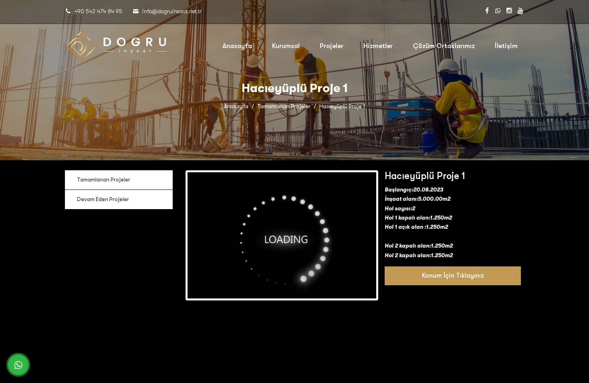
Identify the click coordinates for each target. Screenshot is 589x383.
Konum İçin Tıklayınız (453, 275)
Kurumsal (286, 46)
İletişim (506, 46)
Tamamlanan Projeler (284, 106)
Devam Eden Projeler (103, 199)
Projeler (331, 46)
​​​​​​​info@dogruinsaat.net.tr (172, 11)
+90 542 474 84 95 (98, 11)
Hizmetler (378, 46)
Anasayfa (237, 46)
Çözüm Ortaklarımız (444, 46)
